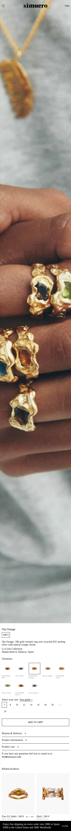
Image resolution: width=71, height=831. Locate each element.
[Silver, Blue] (21, 668)
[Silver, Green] (7, 685)
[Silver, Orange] (48, 668)
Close (65, 826)
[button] (6, 6)
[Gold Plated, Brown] (21, 685)
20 (52, 705)
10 (17, 705)
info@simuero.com (11, 757)
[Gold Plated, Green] (61, 668)
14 (31, 705)
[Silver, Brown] (34, 685)
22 (60, 705)
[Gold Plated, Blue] (7, 668)
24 (5, 711)
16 (38, 705)
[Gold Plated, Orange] (34, 668)
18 (45, 705)
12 (24, 705)
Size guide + (26, 700)
